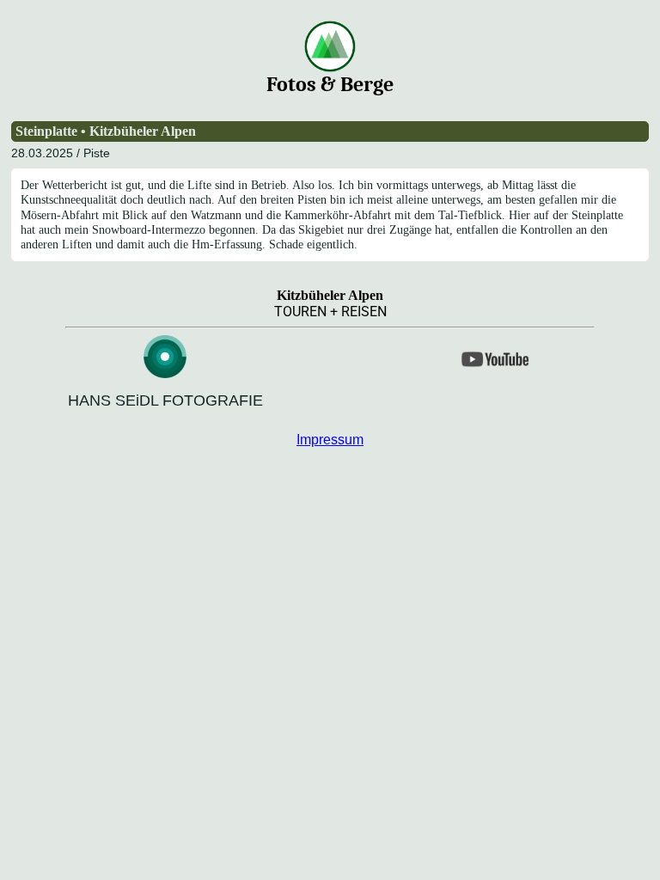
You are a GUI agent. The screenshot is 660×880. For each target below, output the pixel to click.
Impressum (330, 439)
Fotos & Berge (330, 84)
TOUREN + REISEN (330, 311)
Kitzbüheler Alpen (330, 295)
